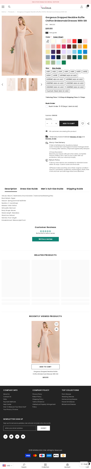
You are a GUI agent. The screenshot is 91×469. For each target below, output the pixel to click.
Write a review (45, 239)
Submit (43, 428)
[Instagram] (11, 437)
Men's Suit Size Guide (52, 188)
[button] (2, 84)
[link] (82, 123)
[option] (22, 46)
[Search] (9, 6)
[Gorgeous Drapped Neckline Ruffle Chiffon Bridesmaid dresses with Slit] (46, 342)
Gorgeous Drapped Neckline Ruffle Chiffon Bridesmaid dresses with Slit (45, 373)
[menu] (3, 6)
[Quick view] (56, 329)
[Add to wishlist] (56, 324)
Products (11, 12)
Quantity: (49, 119)
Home (4, 12)
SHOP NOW (56, 2)
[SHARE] (87, 123)
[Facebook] (5, 437)
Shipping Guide (75, 188)
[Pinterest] (17, 437)
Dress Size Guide (29, 188)
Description (11, 188)
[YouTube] (23, 437)
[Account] (81, 7)
